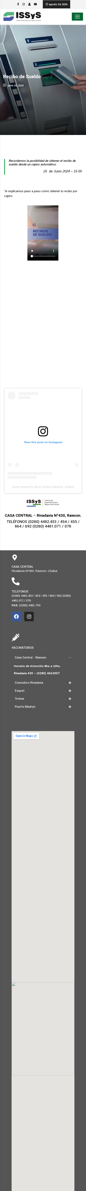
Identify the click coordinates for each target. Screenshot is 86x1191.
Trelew (19, 698)
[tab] (43, 657)
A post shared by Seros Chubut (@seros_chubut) (43, 486)
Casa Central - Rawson (30, 657)
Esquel (19, 690)
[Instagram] (29, 616)
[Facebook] (16, 616)
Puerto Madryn (25, 706)
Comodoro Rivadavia (29, 682)
